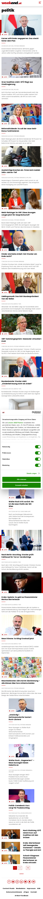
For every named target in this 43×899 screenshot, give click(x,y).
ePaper (26, 892)
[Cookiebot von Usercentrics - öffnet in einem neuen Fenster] (32, 412)
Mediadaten (20, 888)
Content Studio (8, 888)
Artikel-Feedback (21, 896)
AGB (38, 888)
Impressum (31, 888)
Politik (5, 34)
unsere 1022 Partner (15, 422)
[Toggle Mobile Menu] (40, 2)
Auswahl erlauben (21, 485)
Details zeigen (32, 473)
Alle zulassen (21, 479)
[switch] (38, 453)
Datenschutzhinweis (14, 892)
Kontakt (34, 892)
